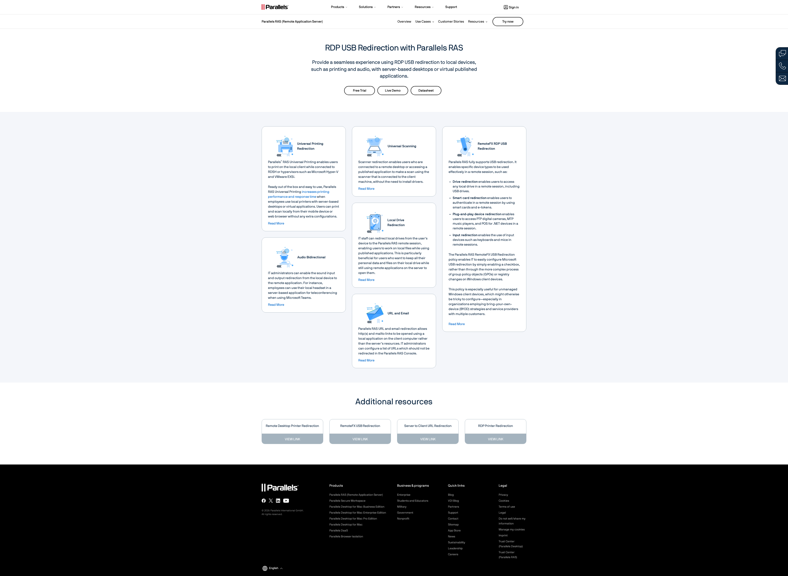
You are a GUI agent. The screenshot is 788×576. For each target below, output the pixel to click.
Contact (453, 518)
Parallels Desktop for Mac (346, 524)
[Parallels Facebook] (264, 501)
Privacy (503, 494)
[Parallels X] (271, 501)
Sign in (514, 7)
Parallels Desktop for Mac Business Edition (356, 506)
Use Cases (423, 21)
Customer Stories (451, 21)
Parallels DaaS (338, 530)
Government (405, 512)
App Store (454, 530)
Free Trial (359, 90)
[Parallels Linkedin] (278, 501)
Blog (451, 494)
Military (402, 506)
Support (453, 512)
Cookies (504, 500)
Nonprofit (403, 518)
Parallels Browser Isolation (346, 536)
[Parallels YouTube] (286, 501)
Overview (404, 21)
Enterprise (403, 494)
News (451, 536)
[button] (339, 7)
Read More (276, 223)
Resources (476, 21)
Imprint (503, 535)
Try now (507, 21)
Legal (502, 512)
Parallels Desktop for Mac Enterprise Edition (357, 512)
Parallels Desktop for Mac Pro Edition (353, 518)
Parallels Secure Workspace (347, 500)
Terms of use (507, 506)
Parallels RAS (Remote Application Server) (292, 21)
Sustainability (456, 542)
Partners (453, 506)
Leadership (455, 548)
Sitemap (453, 524)
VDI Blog (453, 500)
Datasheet (426, 90)
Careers (453, 554)
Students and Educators (412, 500)
